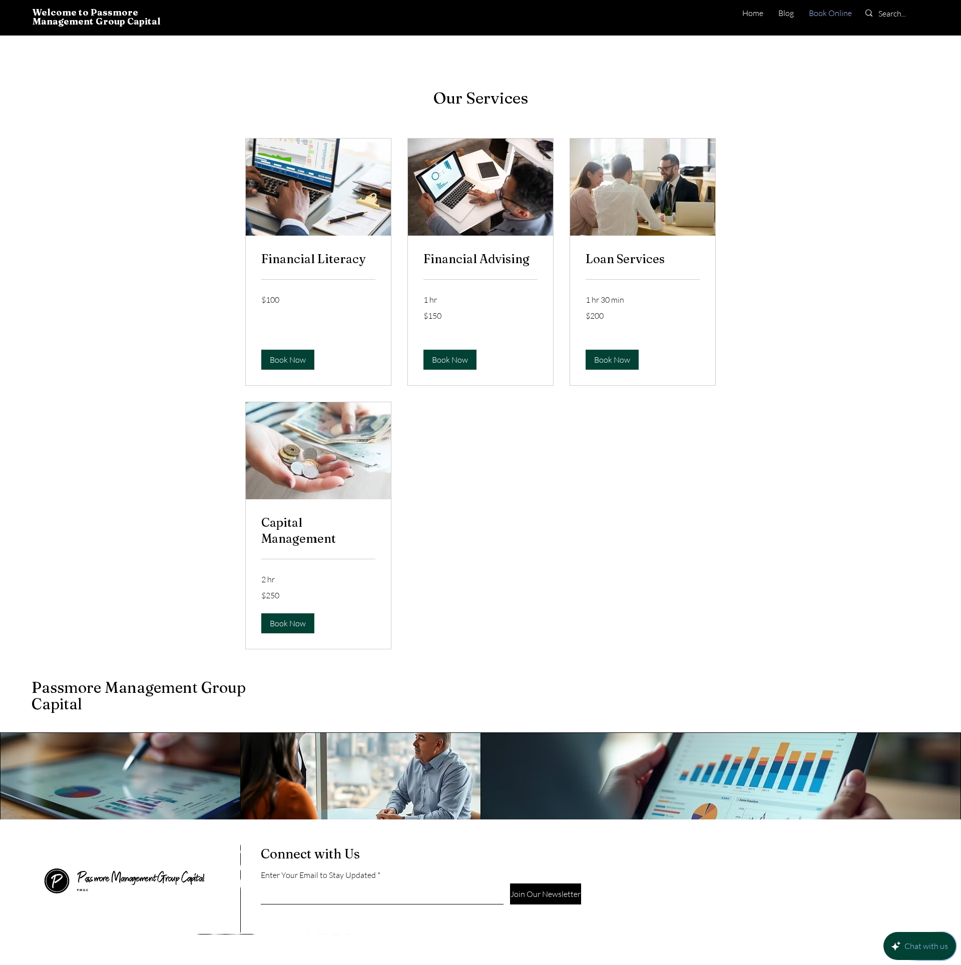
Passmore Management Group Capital (139, 695)
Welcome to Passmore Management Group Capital (97, 17)
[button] (287, 360)
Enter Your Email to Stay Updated (318, 875)
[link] (318, 259)
